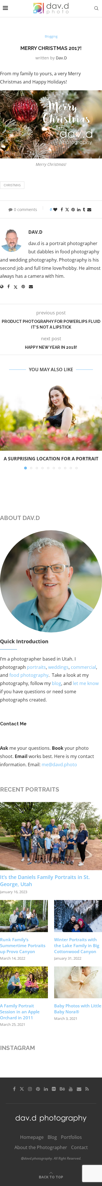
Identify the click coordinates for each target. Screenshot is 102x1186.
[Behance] (62, 1089)
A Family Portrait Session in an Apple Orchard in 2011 (20, 1011)
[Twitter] (22, 1089)
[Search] (96, 8)
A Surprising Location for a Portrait (51, 459)
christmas (12, 185)
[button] (5, 426)
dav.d (61, 57)
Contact (79, 1147)
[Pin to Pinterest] (73, 209)
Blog (52, 1137)
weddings (58, 667)
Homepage (32, 1137)
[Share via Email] (89, 209)
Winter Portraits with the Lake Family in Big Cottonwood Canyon (76, 945)
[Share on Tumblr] (84, 209)
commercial (83, 667)
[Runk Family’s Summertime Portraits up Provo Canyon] (24, 916)
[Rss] (87, 1089)
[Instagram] (30, 1089)
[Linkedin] (46, 1089)
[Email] (79, 1089)
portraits (36, 667)
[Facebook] (14, 1089)
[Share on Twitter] (67, 209)
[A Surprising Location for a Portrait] (51, 417)
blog (56, 683)
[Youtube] (71, 1089)
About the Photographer (40, 1147)
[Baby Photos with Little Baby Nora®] (78, 982)
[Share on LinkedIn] (78, 209)
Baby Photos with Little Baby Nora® (77, 1008)
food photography (28, 675)
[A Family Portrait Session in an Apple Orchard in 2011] (24, 982)
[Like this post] (55, 209)
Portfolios (71, 1137)
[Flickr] (54, 1089)
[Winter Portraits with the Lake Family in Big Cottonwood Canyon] (78, 916)
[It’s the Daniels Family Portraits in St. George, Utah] (51, 836)
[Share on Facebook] (62, 209)
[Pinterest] (38, 1089)
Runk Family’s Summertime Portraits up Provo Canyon (22, 945)
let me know (86, 683)
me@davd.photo (59, 764)
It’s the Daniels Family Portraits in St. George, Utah (45, 881)
